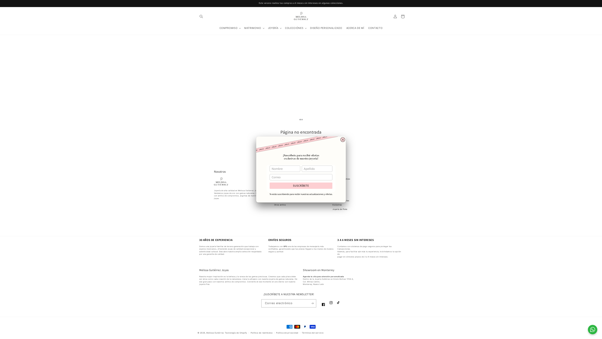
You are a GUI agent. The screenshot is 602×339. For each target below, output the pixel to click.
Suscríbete (301, 185)
